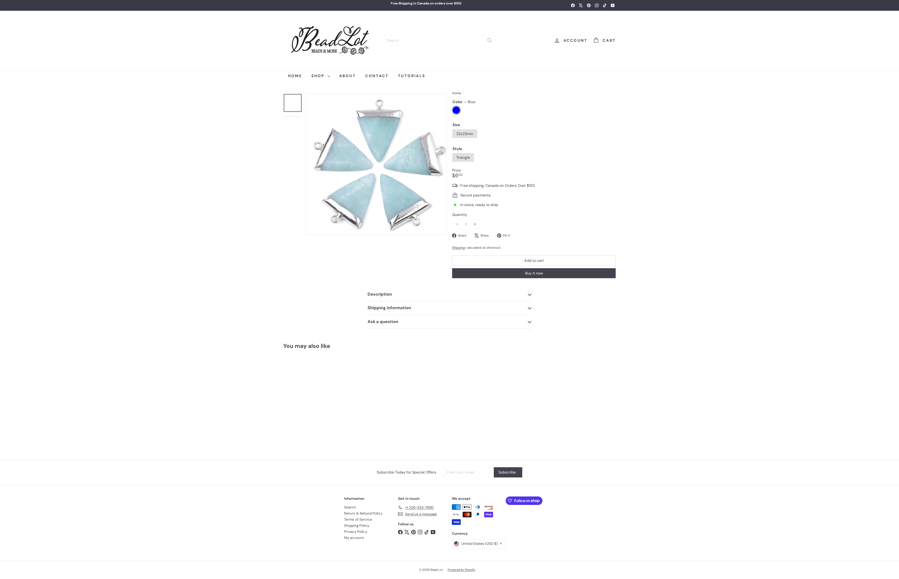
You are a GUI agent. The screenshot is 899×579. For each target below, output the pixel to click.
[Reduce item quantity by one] (457, 224)
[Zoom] (376, 164)
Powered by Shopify (461, 570)
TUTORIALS (411, 75)
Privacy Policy (355, 531)
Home (456, 93)
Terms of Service (358, 519)
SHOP (318, 75)
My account (354, 537)
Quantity (459, 214)
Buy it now (534, 273)
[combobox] (439, 40)
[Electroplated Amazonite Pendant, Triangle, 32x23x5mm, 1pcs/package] (311, 402)
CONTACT (377, 75)
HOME (295, 75)
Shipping (458, 248)
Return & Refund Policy (363, 513)
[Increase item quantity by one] (475, 224)
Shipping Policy (356, 525)
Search (350, 507)
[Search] (489, 40)
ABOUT (347, 75)
